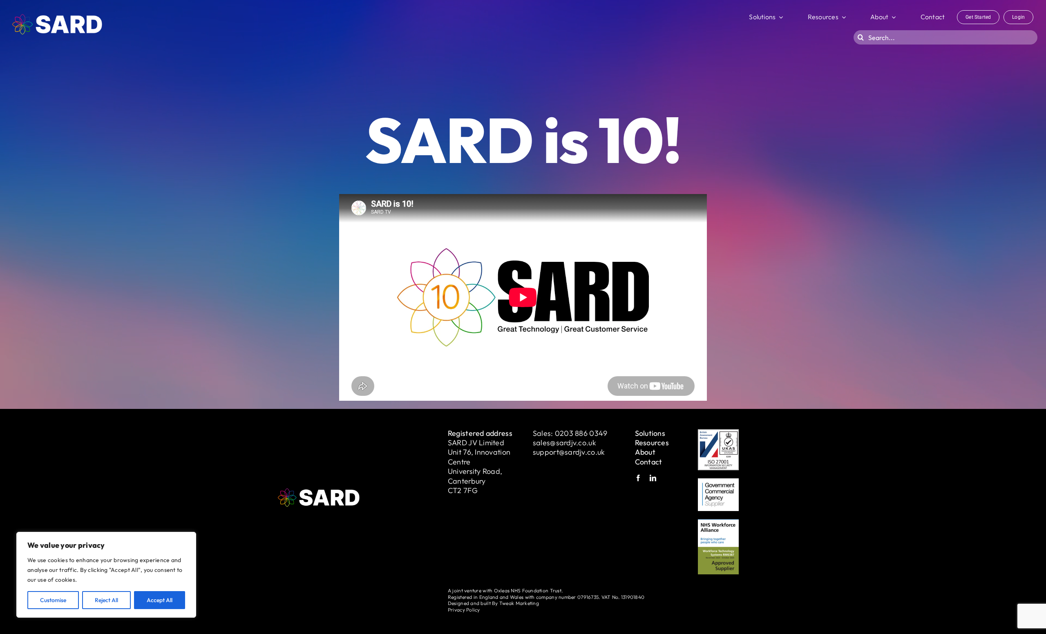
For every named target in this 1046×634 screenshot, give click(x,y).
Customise (53, 600)
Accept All (159, 600)
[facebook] (638, 478)
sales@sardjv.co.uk (564, 442)
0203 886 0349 (581, 433)
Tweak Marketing (519, 603)
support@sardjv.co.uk (569, 452)
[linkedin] (653, 478)
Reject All (106, 600)
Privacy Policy (464, 610)
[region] (106, 575)
